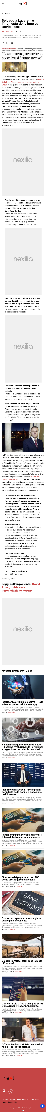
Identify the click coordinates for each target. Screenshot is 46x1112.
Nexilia (4, 713)
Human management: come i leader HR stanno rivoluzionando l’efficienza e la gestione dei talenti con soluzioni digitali (22, 747)
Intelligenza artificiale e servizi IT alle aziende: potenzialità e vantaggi (22, 703)
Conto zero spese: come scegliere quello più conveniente (21, 919)
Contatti (13, 1099)
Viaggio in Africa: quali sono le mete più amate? (22, 962)
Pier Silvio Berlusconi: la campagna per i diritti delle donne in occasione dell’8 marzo (22, 792)
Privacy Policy (22, 1099)
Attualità (6, 14)
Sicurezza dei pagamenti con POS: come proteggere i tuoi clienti (21, 878)
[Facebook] (3, 1090)
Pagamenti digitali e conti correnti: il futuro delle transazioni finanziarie (22, 836)
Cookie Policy (34, 1099)
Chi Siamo (5, 1099)
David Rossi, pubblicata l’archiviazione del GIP (21, 587)
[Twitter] (9, 1090)
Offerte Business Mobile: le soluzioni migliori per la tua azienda (22, 1045)
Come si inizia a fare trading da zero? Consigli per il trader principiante (22, 1004)
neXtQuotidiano (7, 31)
